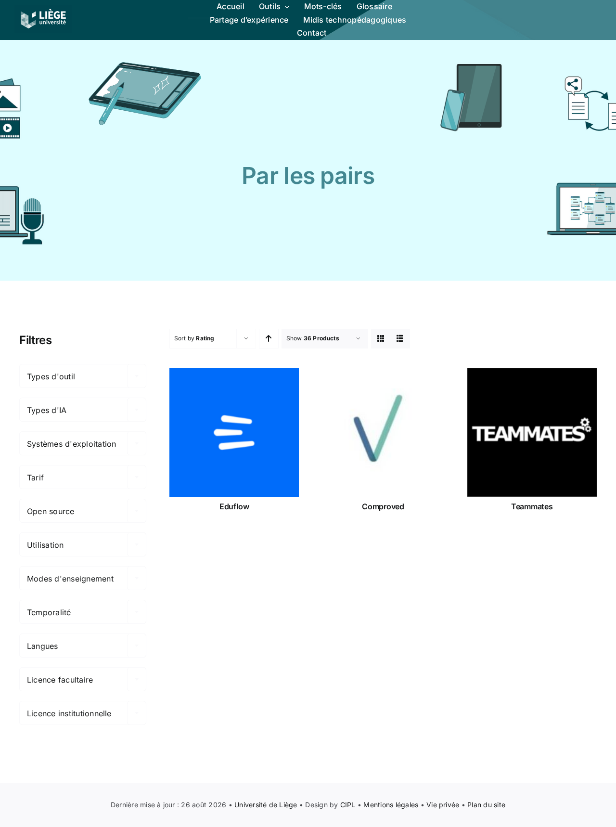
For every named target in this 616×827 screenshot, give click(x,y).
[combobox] (82, 376)
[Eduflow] (234, 432)
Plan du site (486, 805)
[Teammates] (532, 432)
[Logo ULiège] (43, 8)
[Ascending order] (268, 338)
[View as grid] (381, 338)
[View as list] (400, 338)
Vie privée (442, 805)
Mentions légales (390, 805)
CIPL (348, 805)
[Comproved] (383, 432)
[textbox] (83, 376)
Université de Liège (265, 805)
